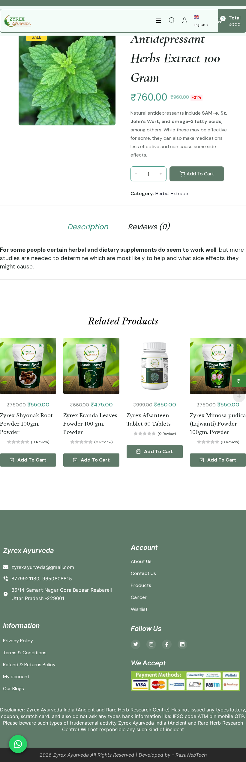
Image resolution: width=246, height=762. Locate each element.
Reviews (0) (149, 227)
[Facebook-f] (167, 644)
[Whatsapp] (18, 744)
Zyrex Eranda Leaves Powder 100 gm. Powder (90, 423)
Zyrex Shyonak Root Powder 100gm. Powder (26, 423)
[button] (28, 460)
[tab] (87, 228)
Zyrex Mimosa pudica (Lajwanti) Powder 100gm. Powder (218, 423)
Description (87, 227)
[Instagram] (151, 644)
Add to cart (200, 174)
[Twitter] (135, 644)
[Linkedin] (182, 644)
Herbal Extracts (172, 193)
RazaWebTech (191, 755)
